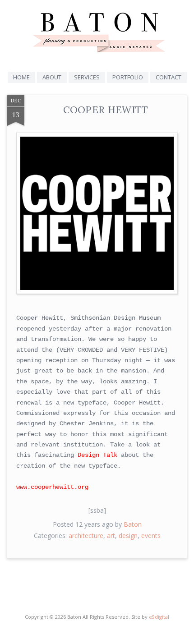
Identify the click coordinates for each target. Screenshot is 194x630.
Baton (133, 524)
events (151, 535)
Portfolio (127, 77)
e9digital (159, 616)
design (128, 535)
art (111, 535)
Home (21, 77)
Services (87, 77)
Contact (168, 77)
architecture (86, 535)
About (51, 77)
